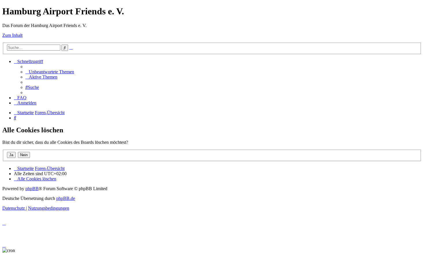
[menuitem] (49, 71)
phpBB (32, 188)
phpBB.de (65, 198)
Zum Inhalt (12, 35)
